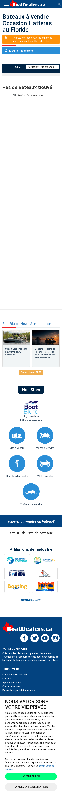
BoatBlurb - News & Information (26, 324)
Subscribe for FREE (31, 372)
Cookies (6, 678)
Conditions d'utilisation (14, 674)
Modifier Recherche (21, 50)
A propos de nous (11, 682)
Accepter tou (31, 776)
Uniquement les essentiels (31, 787)
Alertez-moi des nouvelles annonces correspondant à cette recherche (32, 39)
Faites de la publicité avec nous (19, 690)
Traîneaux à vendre (31, 504)
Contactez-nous (11, 686)
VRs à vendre (17, 448)
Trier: (18, 67)
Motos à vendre (45, 448)
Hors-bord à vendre (17, 476)
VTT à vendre (45, 476)
